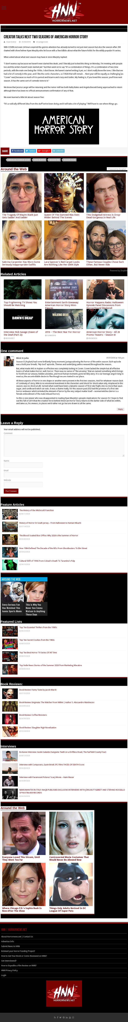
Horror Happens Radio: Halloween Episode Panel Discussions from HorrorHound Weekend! (104, 305)
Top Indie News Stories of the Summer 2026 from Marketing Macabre (50, 665)
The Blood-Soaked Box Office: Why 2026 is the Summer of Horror (48, 535)
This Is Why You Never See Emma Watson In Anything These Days (35, 609)
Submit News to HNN (10, 946)
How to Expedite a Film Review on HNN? (19, 965)
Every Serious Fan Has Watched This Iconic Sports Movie (12, 608)
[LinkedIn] (67, 1017)
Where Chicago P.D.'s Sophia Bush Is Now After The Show (22, 909)
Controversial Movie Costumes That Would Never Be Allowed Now (69, 858)
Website (7, 480)
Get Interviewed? (9, 961)
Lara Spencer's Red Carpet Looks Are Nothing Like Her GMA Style (62, 263)
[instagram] (73, 1017)
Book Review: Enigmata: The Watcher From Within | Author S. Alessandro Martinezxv (56, 702)
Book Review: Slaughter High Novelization (37, 727)
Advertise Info (7, 941)
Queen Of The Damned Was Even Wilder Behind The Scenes (61, 216)
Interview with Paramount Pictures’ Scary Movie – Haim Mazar (46, 777)
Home (3, 27)
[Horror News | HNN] (64, 11)
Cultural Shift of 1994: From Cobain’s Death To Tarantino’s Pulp (47, 561)
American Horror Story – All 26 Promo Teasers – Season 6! (103, 333)
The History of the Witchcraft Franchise (36, 510)
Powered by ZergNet (118, 271)
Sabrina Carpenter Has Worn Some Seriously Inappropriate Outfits (21, 263)
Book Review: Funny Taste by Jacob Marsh (38, 690)
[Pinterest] (63, 1017)
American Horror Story (19, 160)
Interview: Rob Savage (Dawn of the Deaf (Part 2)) (21, 333)
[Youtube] (70, 1017)
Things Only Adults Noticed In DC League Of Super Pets (67, 909)
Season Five (54, 160)
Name (6, 461)
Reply (120, 409)
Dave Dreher (11, 42)
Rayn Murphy (39, 160)
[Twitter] (60, 1017)
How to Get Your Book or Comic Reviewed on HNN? (24, 956)
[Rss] (55, 1017)
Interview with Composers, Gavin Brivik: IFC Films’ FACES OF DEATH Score (51, 764)
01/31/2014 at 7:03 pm (115, 358)
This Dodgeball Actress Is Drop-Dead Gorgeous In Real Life (103, 216)
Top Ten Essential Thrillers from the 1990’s (38, 627)
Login (3, 975)
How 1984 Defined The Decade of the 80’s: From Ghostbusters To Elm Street (53, 548)
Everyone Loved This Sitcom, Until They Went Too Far (21, 858)
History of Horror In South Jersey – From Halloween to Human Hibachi (50, 523)
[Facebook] (58, 1017)
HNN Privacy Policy (9, 970)
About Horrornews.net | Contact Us (17, 936)
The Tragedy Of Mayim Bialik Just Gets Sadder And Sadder (20, 216)
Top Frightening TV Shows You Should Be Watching (20, 304)
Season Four (69, 160)
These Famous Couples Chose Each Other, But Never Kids (105, 263)
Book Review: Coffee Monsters (33, 715)
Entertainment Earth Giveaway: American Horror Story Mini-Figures (62, 305)
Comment (8, 433)
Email (6, 470)
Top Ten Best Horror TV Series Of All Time (38, 652)
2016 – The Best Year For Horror (62, 332)
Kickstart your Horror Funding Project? (18, 951)
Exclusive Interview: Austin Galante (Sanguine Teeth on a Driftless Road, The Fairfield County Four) (62, 752)
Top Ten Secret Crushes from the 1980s (36, 640)
